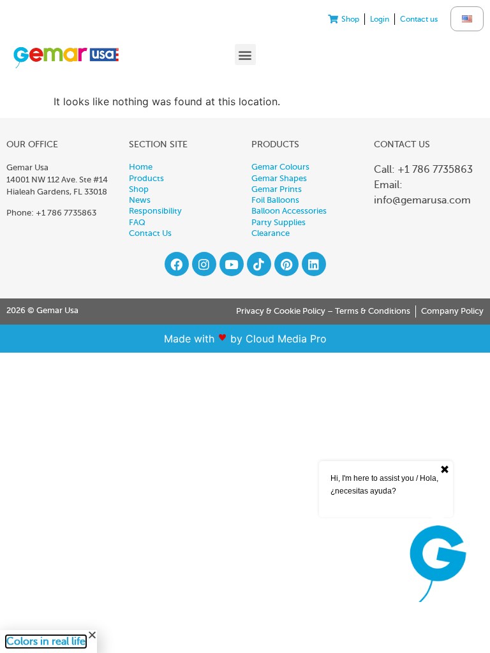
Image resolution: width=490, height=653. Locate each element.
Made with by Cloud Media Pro (245, 338)
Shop (139, 189)
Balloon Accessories (289, 211)
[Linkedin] (314, 264)
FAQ (137, 222)
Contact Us (150, 233)
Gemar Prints (276, 189)
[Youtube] (231, 264)
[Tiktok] (259, 264)
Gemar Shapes (279, 178)
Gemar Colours (280, 167)
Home (140, 167)
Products (146, 178)
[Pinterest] (286, 264)
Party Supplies (278, 222)
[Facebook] (177, 264)
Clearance (270, 233)
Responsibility (155, 211)
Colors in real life (45, 641)
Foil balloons (275, 200)
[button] (245, 54)
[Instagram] (204, 264)
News (140, 200)
